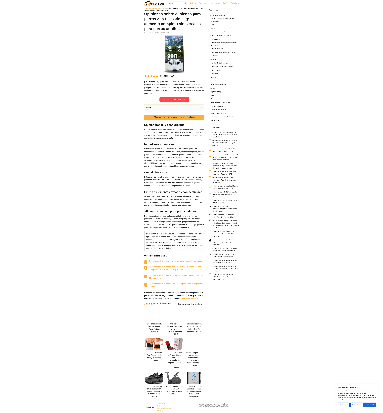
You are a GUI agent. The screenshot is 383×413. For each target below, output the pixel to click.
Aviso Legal (161, 403)
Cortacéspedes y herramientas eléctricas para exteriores (223, 44)
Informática (214, 81)
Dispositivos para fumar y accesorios (222, 52)
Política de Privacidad (164, 408)
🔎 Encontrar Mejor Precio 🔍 (174, 99)
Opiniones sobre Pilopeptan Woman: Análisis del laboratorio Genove (224, 255)
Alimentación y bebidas (218, 15)
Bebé (212, 25)
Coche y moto (215, 39)
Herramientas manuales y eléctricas (222, 66)
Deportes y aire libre (217, 48)
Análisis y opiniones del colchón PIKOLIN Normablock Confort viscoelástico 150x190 (222, 277)
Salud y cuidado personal (218, 113)
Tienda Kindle (214, 120)
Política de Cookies (163, 406)
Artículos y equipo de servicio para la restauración (222, 20)
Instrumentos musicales (218, 84)
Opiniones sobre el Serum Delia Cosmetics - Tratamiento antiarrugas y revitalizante (224, 180)
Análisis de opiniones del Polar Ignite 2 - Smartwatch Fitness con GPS (225, 173)
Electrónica (235, 3)
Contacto (160, 410)
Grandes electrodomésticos (219, 63)
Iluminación (214, 74)
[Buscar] (185, 3)
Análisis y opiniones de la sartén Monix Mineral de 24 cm (225, 201)
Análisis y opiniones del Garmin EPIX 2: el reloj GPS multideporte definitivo (225, 249)
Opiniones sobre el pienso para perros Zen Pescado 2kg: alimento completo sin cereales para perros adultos (224, 165)
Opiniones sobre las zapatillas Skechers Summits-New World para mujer (225, 187)
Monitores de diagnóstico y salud (221, 102)
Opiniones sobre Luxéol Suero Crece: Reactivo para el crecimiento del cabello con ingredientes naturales (225, 268)
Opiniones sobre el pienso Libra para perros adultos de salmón (176, 261)
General (213, 59)
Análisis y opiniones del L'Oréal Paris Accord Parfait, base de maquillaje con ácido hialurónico (224, 134)
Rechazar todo (357, 405)
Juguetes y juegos (216, 92)
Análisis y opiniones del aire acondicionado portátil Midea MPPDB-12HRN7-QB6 (224, 208)
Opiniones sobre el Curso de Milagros (190, 304)
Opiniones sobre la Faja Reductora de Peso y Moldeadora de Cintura (224, 261)
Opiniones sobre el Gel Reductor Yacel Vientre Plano (158, 304)
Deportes (202, 3)
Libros (212, 95)
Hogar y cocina (214, 3)
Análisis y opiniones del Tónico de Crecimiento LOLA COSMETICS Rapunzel (223, 234)
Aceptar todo (370, 405)
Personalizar (344, 405)
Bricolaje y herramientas (218, 32)
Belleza (193, 3)
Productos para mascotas (218, 109)
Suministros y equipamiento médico (222, 117)
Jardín (225, 3)
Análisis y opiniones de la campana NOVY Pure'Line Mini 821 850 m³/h (223, 216)
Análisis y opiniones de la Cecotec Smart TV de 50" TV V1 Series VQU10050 (223, 242)
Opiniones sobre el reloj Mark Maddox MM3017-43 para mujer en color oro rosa (224, 194)
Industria (213, 77)
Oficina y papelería (216, 106)
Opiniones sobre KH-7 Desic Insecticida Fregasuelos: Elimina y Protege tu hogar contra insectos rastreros (225, 157)
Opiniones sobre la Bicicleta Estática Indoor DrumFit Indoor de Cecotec (224, 150)
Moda (212, 99)
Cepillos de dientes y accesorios (220, 35)
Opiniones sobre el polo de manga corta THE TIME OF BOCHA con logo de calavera (225, 143)
